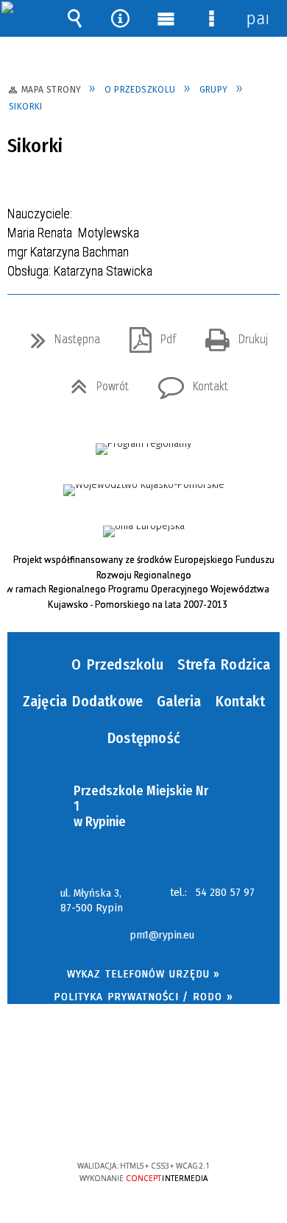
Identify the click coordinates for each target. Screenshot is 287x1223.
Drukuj (231, 335)
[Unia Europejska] (144, 531)
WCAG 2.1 (188, 1122)
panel (257, 18)
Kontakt (187, 382)
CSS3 (143, 1123)
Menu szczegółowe (211, 18)
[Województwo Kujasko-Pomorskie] (143, 490)
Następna (59, 335)
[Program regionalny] (143, 449)
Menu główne (166, 18)
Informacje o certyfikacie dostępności (144, 1071)
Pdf (147, 335)
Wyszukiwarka (74, 18)
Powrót (94, 382)
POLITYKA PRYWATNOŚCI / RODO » (143, 996)
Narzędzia (120, 18)
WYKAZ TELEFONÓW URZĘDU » (144, 973)
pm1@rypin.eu (162, 936)
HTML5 (121, 1123)
